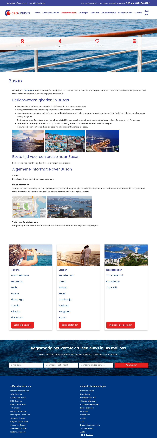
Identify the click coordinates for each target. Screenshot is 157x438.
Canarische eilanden (89, 404)
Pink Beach (17, 317)
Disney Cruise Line (18, 411)
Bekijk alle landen (70, 325)
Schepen (95, 12)
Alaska (83, 418)
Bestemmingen (69, 12)
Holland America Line (19, 390)
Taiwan (63, 287)
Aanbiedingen (109, 12)
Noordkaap (85, 394)
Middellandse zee (88, 397)
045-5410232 (142, 3)
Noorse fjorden (87, 390)
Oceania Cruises (17, 418)
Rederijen (83, 12)
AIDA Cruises (16, 394)
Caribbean (85, 414)
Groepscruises (125, 12)
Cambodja (65, 299)
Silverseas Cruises (18, 428)
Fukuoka (15, 311)
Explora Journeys (18, 432)
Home (37, 12)
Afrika (82, 432)
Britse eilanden (87, 408)
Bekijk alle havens (22, 325)
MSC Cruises (16, 401)
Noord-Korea (66, 275)
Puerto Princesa (20, 275)
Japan (62, 317)
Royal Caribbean (18, 404)
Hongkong (64, 311)
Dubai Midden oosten (90, 425)
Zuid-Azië (111, 287)
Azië (82, 421)
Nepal (62, 293)
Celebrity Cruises (18, 397)
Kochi (14, 287)
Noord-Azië (113, 281)
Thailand (63, 305)
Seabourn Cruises (18, 425)
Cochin (15, 305)
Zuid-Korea (29, 90)
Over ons (146, 13)
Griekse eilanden (87, 401)
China (62, 281)
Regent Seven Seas (19, 421)
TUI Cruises (15, 408)
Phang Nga (17, 299)
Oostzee (84, 411)
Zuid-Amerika (86, 428)
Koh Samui (17, 281)
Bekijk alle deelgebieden (120, 325)
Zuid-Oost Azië (114, 275)
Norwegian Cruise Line (20, 414)
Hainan (15, 293)
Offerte (138, 12)
